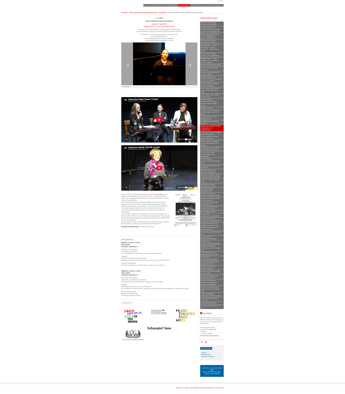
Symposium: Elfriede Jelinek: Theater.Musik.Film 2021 (209, 208)
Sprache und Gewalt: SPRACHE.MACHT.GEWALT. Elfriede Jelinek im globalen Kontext (209, 102)
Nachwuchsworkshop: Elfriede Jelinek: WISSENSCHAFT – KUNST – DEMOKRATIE (210, 36)
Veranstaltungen (184, 5)
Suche (220, 1)
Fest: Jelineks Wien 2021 (208, 211)
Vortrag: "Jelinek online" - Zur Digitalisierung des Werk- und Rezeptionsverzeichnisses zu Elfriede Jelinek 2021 (209, 226)
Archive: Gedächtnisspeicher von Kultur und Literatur (210, 73)
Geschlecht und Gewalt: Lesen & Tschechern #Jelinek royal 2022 (210, 176)
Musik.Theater (158, 194)
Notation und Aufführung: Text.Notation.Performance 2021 (210, 220)
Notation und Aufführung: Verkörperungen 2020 (208, 267)
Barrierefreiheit (195, 387)
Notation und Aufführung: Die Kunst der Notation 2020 (209, 277)
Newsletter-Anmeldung (207, 356)
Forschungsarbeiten (171, 5)
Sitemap (178, 387)
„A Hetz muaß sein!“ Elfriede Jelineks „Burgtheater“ (209, 84)
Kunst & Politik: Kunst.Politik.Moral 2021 (211, 233)
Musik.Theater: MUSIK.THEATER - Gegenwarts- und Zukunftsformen (211, 128)
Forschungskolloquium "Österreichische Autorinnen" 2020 (211, 295)
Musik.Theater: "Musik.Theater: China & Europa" (210, 96)
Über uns (147, 5)
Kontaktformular (206, 354)
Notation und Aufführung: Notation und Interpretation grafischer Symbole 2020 (209, 282)
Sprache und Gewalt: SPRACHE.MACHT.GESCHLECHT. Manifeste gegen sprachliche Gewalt (211, 111)
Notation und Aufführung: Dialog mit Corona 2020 (210, 272)
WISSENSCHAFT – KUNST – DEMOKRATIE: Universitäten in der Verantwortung (210, 60)
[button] (127, 66)
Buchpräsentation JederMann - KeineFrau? (210, 122)
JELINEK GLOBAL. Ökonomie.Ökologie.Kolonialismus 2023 (211, 161)
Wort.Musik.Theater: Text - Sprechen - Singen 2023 (209, 171)
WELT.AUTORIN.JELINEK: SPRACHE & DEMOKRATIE (209, 41)
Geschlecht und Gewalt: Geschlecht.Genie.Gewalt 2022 (210, 194)
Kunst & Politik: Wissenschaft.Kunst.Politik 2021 (210, 215)
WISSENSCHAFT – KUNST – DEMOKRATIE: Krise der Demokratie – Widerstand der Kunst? (209, 48)
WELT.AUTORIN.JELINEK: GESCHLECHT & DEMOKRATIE (210, 55)
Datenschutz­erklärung (207, 387)
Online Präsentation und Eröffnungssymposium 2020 (209, 253)
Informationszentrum (157, 5)
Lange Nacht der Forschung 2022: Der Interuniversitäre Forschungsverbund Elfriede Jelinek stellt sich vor (211, 201)
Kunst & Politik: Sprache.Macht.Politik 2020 (209, 258)
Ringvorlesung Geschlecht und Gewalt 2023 (210, 166)
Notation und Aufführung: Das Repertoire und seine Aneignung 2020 (210, 289)
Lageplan (203, 352)
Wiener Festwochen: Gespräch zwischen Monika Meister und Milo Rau (210, 143)
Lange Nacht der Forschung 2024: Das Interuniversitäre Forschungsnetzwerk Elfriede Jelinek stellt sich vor (211, 135)
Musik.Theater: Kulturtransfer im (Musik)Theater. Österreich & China (210, 90)
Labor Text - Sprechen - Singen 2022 (210, 180)
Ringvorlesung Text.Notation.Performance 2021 (210, 242)
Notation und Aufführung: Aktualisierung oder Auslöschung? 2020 (211, 248)
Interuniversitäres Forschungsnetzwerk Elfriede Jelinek (143, 12)
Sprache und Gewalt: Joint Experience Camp (208, 117)
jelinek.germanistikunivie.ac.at (209, 335)
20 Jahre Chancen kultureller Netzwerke (209, 69)
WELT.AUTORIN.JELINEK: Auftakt (211, 65)
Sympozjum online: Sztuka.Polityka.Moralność (208, 237)
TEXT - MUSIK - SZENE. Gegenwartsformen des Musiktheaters (208, 154)
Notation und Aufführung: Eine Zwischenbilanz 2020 (210, 263)
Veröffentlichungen (196, 5)
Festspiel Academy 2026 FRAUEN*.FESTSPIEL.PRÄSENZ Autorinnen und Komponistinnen (210, 29)
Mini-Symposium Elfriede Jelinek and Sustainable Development (210, 149)
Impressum (185, 387)
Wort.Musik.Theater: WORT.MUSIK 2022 (207, 190)
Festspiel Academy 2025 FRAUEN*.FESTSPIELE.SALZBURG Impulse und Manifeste (211, 79)
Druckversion (220, 387)
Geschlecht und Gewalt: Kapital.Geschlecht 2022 (208, 185)
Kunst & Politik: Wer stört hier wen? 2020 (209, 299)
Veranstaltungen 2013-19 (208, 303)
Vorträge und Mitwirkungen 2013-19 (210, 306)
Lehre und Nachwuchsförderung (213, 5)
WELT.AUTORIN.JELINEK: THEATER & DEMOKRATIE (209, 23)
